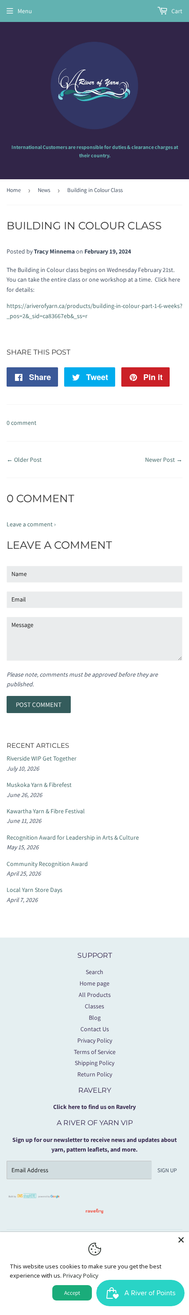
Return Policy (94, 1074)
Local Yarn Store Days (34, 890)
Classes (94, 1006)
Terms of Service (95, 1052)
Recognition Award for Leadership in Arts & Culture (73, 837)
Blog (95, 1018)
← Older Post (24, 460)
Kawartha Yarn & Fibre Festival (46, 811)
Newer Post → (163, 460)
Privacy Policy (94, 1040)
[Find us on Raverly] (94, 1218)
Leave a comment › (31, 524)
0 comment (21, 423)
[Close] (181, 1239)
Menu (25, 11)
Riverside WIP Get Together (41, 758)
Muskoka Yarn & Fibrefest (39, 785)
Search (94, 972)
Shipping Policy (94, 1063)
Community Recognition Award (47, 864)
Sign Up (167, 1170)
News (44, 190)
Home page (94, 983)
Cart (176, 11)
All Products (95, 995)
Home (14, 190)
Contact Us (94, 1029)
